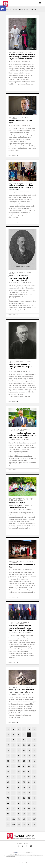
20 (19, 745)
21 (24, 745)
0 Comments (25, 61)
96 (8, 814)
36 (8, 761)
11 (34, 734)
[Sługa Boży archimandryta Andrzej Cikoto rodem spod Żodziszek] (22, 340)
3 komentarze (26, 282)
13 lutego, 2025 (14, 371)
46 (29, 766)
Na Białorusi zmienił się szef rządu (20, 121)
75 (24, 793)
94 (29, 809)
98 (19, 814)
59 (34, 777)
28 (29, 750)
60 (8, 782)
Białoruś (12, 52)
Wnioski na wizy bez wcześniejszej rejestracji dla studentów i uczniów (20, 505)
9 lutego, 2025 (14, 440)
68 (19, 787)
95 (34, 809)
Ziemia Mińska (27, 499)
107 (34, 819)
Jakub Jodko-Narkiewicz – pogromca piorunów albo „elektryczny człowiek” (19, 278)
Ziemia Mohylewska (16, 500)
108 (8, 824)
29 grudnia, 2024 (15, 694)
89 (34, 803)
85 (13, 803)
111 (24, 824)
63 (24, 782)
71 (34, 787)
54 (8, 777)
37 (13, 761)
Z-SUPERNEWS (27, 52)
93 (24, 809)
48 (8, 771)
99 (24, 814)
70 (29, 787)
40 (29, 761)
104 (18, 819)
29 (34, 750)
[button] (3, 8)
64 (29, 782)
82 (29, 798)
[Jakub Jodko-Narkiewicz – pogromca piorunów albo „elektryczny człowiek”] (22, 249)
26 (19, 750)
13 (13, 740)
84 (8, 803)
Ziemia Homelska (15, 499)
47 (34, 766)
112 (29, 824)
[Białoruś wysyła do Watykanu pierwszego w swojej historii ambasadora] (22, 171)
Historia (12, 272)
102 (8, 819)
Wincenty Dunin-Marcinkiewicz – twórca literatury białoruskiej (22, 691)
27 (24, 750)
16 (29, 740)
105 (24, 819)
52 (29, 771)
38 (19, 761)
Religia (18, 52)
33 (24, 756)
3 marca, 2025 (13, 192)
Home (8, 9)
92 (19, 809)
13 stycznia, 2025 (15, 569)
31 (13, 756)
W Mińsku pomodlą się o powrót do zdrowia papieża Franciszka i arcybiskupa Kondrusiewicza (22, 56)
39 (24, 761)
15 (24, 740)
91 (13, 809)
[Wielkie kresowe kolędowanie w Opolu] (22, 549)
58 (29, 777)
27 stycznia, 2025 (15, 509)
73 (13, 793)
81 (24, 798)
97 (13, 814)
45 (24, 766)
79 (13, 798)
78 (8, 798)
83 (34, 798)
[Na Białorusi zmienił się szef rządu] (22, 105)
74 (19, 793)
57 (24, 777)
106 (29, 819)
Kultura (12, 561)
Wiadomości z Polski (23, 561)
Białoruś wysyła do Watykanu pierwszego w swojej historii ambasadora (21, 187)
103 (13, 819)
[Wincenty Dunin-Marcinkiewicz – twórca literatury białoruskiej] (22, 677)
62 (19, 782)
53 (34, 771)
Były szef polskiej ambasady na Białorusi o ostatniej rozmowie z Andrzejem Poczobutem (22, 435)
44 (19, 766)
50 (19, 771)
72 (8, 793)
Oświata (19, 498)
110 (19, 824)
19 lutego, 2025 (14, 282)
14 (19, 740)
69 (24, 787)
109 (13, 824)
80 (19, 798)
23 (34, 745)
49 (13, 771)
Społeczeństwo (22, 117)
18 (8, 745)
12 (8, 740)
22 (29, 745)
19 (13, 745)
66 (8, 787)
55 (13, 777)
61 (13, 782)
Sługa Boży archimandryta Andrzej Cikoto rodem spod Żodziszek (20, 366)
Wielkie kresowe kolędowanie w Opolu (22, 565)
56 (19, 777)
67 (13, 787)
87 (24, 803)
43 (13, 766)
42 (8, 766)
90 (8, 809)
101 (34, 814)
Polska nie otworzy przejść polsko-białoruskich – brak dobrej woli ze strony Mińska (21, 628)
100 (29, 814)
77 (34, 793)
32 (19, 756)
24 (8, 750)
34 (29, 756)
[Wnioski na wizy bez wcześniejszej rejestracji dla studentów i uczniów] (22, 486)
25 (13, 750)
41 (34, 761)
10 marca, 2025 (14, 125)
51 (24, 771)
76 (29, 793)
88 (29, 803)
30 (8, 756)
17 (34, 740)
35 (34, 756)
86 (19, 803)
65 (34, 782)
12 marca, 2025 (14, 61)
